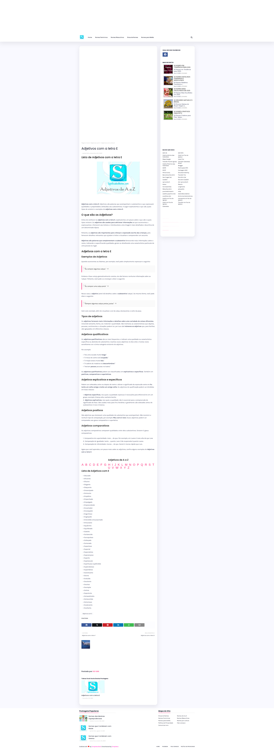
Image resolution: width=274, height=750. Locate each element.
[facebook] (165, 54)
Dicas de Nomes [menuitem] (132, 37)
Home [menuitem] (90, 37)
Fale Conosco (175, 746)
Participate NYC (183, 168)
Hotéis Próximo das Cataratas (169, 164)
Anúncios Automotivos (185, 196)
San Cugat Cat (167, 177)
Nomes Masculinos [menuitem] (117, 37)
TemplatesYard (96, 746)
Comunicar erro (163, 725)
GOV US (165, 153)
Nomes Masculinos (183, 718)
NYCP (164, 170)
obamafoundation (184, 194)
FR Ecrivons (166, 172)
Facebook (165, 746)
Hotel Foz (181, 159)
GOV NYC (180, 153)
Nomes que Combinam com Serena (100, 737)
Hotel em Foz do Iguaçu (183, 156)
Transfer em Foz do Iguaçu (184, 203)
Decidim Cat (182, 177)
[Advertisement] (64, 18)
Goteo (164, 184)
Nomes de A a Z (182, 716)
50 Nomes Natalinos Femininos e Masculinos (182, 78)
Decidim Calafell (183, 179)
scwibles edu (167, 196)
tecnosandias (167, 186)
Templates (115, 746)
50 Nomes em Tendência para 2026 (182, 66)
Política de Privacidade (165, 723)
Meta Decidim (167, 189)
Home (158, 746)
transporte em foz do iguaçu (184, 199)
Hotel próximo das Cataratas (168, 156)
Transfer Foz (182, 175)
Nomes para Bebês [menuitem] (147, 37)
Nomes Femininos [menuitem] (101, 37)
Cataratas (166, 206)
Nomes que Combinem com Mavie (100, 727)
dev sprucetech (183, 182)
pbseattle (181, 189)
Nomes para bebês (164, 720)
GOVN (164, 168)
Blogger (180, 165)
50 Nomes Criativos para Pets (182, 112)
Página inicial (85, 143)
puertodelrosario (168, 191)
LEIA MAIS (184, 73)
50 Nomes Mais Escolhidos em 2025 (182, 89)
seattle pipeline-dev (169, 194)
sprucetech (166, 182)
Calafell (165, 179)
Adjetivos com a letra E (90, 695)
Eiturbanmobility (183, 172)
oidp (179, 191)
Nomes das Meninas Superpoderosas (97, 717)
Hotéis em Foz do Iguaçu (168, 199)
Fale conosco (181, 723)
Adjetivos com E (95, 143)
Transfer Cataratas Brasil (184, 162)
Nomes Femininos (164, 718)
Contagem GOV (182, 170)
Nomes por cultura (183, 720)
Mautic (180, 184)
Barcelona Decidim (169, 175)
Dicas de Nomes (163, 716)
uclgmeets (181, 186)
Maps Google (167, 159)
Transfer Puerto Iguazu (170, 161)
